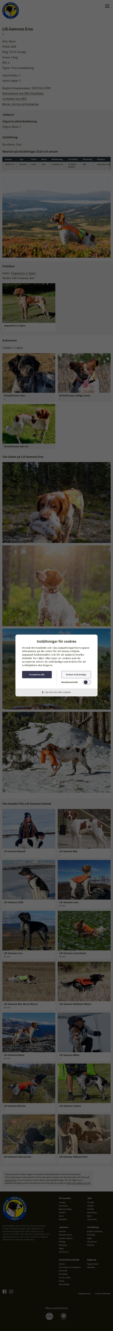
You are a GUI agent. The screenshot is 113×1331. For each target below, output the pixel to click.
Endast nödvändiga (76, 674)
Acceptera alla (36, 674)
